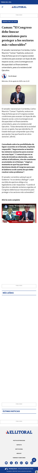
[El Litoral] (19, 7)
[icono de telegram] (26, 462)
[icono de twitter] (11, 462)
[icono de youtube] (6, 462)
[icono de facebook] (16, 462)
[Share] (34, 460)
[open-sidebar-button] (2, 7)
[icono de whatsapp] (21, 462)
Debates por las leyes (10, 21)
